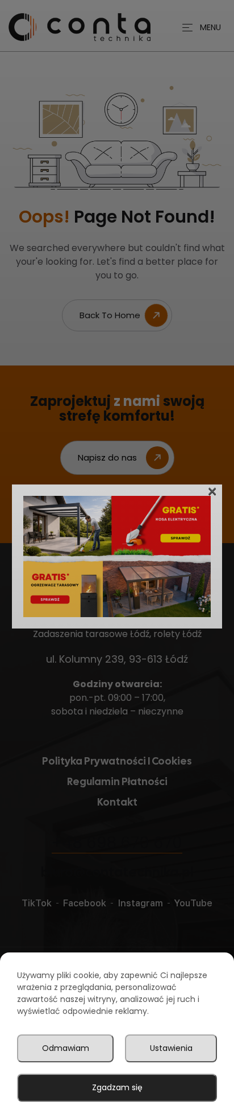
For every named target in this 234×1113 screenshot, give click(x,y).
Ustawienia (171, 1048)
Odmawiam (65, 1048)
